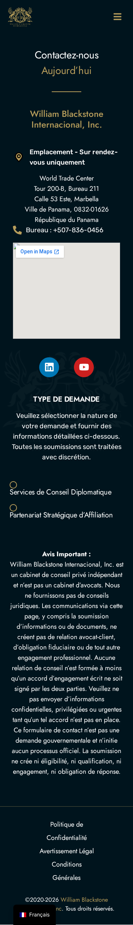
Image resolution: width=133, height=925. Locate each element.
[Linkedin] (49, 367)
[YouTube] (84, 367)
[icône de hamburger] (117, 16)
